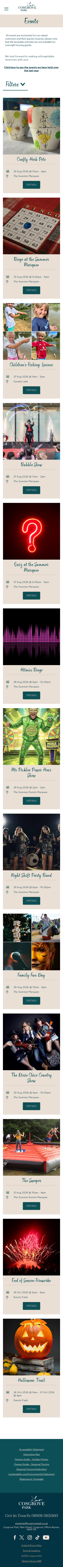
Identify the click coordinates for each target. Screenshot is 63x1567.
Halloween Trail (31, 1380)
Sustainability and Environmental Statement (31, 1474)
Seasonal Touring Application (31, 1469)
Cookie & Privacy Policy (31, 1546)
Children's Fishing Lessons (31, 365)
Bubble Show (31, 465)
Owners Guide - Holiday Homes (31, 1459)
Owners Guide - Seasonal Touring (31, 1464)
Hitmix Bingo (31, 670)
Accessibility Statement (31, 1450)
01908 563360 (45, 1516)
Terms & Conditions (31, 1551)
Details (31, 185)
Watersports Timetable (31, 1479)
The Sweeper (31, 1181)
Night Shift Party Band (31, 875)
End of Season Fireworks (31, 1281)
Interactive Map (31, 1455)
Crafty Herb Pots (31, 159)
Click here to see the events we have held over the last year (31, 69)
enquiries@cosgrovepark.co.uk (31, 1523)
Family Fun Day (31, 975)
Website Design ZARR (31, 1561)
